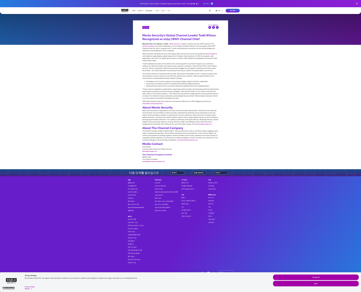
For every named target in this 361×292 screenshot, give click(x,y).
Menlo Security (175, 44)
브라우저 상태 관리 (160, 186)
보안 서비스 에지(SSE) (161, 204)
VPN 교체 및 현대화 (134, 253)
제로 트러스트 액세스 (134, 259)
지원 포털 (211, 186)
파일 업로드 (131, 241)
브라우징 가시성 (132, 222)
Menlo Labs (185, 204)
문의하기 (174, 172)
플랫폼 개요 (131, 182)
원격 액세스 (131, 201)
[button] (134, 10)
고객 (209, 207)
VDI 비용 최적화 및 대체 (135, 250)
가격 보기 (217, 172)
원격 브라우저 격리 (133, 204)
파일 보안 (130, 198)
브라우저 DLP (132, 195)
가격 (168, 10)
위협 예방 (130, 210)
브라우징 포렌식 (132, 192)
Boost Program (210, 54)
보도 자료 (184, 213)
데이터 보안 (131, 231)
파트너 (210, 216)
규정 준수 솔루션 (133, 228)
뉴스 (182, 207)
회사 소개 (211, 197)
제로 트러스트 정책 (160, 210)
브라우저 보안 (159, 189)
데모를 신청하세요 (199, 172)
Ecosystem (148, 10)
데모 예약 (232, 10)
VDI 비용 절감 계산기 (187, 189)
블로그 (183, 197)
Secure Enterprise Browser (136, 207)
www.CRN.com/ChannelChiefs (152, 103)
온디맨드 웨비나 (186, 210)
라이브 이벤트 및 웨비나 (188, 200)
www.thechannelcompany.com (187, 140)
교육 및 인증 (212, 189)
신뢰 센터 (211, 222)
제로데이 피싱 (132, 262)
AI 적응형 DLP (132, 186)
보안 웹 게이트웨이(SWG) (162, 207)
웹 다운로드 (131, 256)
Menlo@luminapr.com (149, 151)
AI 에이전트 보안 (133, 189)
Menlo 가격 (184, 182)
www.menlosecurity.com (203, 124)
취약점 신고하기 (213, 182)
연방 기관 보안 (132, 247)
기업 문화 (211, 213)
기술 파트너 (211, 219)
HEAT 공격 (158, 198)
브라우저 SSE (132, 219)
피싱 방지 (157, 182)
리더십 (210, 210)
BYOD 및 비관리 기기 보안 (136, 225)
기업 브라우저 (159, 195)
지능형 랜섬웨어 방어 (134, 234)
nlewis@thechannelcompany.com (153, 161)
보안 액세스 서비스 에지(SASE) (164, 201)
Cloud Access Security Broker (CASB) (166, 192)
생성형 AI (130, 244)
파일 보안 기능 (132, 238)
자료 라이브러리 (186, 216)
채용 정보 (211, 200)
